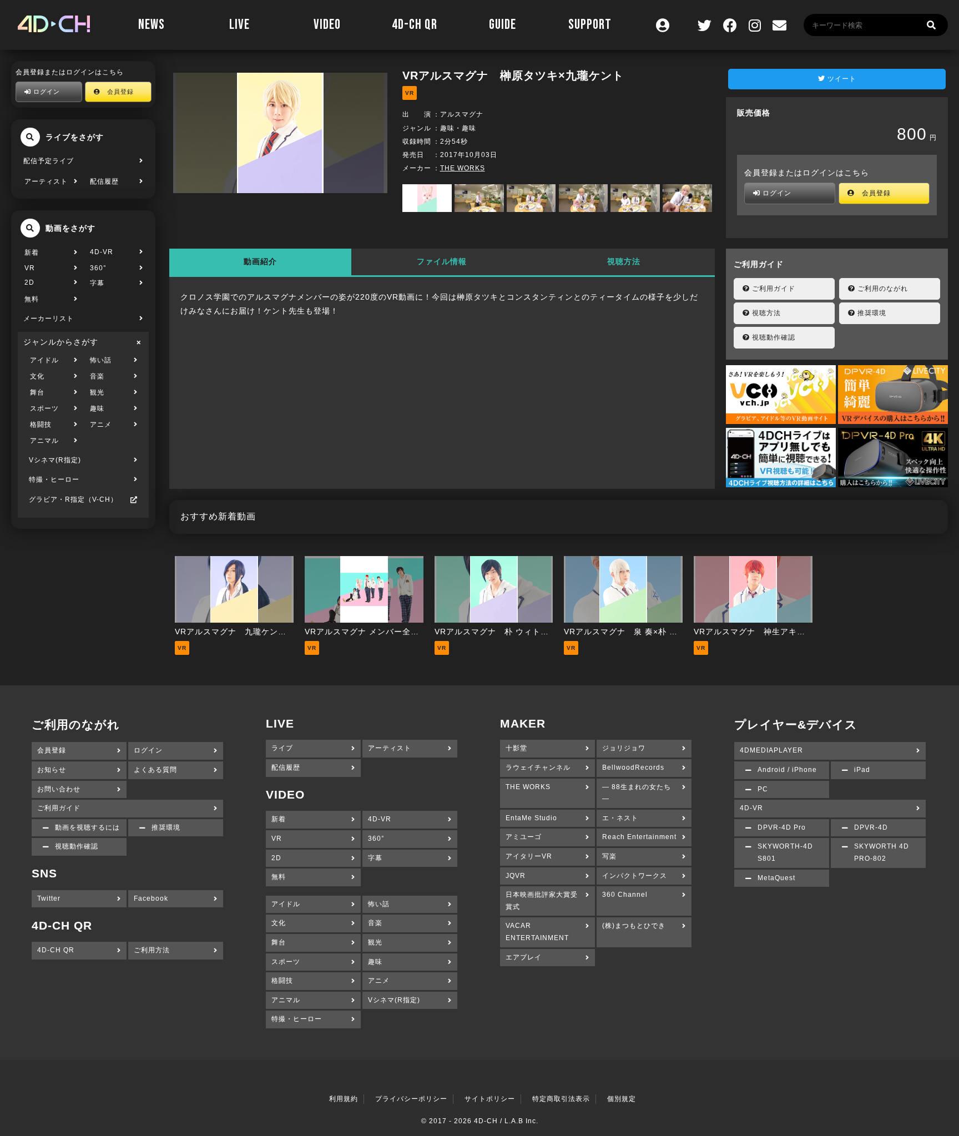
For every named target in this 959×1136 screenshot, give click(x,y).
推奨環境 (870, 313)
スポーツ (44, 408)
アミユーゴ (524, 837)
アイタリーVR (529, 856)
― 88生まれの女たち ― (636, 793)
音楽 (97, 376)
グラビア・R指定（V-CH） (73, 499)
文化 (37, 376)
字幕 (97, 283)
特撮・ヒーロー (54, 479)
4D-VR (101, 252)
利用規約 (343, 1099)
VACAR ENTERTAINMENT (537, 932)
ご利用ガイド (772, 288)
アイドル (44, 360)
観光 (97, 392)
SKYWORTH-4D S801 (785, 852)
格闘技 (41, 424)
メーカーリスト (48, 318)
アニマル (44, 441)
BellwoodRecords (633, 767)
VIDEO (327, 24)
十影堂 (516, 748)
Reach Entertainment (639, 837)
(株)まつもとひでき (633, 926)
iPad (862, 770)
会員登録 (117, 91)
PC (763, 789)
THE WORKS (462, 168)
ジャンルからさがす (60, 341)
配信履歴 (104, 181)
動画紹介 (260, 261)
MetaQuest (776, 878)
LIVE (239, 24)
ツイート (840, 79)
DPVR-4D (871, 827)
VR (29, 268)
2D (29, 282)
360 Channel (625, 894)
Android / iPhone (787, 770)
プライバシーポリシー (411, 1099)
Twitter (48, 898)
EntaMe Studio (531, 818)
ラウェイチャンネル (538, 767)
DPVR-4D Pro (782, 827)
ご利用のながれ (881, 288)
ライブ (282, 748)
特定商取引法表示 (561, 1099)
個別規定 (621, 1099)
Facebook (151, 898)
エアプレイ (524, 957)
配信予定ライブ (48, 161)
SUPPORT (590, 24)
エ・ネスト (620, 818)
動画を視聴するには (87, 827)
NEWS (151, 24)
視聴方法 (623, 261)
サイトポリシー (490, 1099)
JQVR (516, 876)
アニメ (101, 424)
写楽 (609, 856)
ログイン (45, 91)
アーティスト (46, 181)
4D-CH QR (414, 24)
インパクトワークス (634, 876)
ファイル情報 (442, 261)
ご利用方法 (152, 950)
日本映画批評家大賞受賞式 (542, 901)
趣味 (97, 408)
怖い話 (101, 360)
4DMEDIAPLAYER (771, 750)
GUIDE (502, 24)
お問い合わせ (58, 789)
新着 (31, 252)
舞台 (37, 392)
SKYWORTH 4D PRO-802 (881, 852)
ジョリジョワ (623, 748)
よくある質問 (155, 770)
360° (98, 268)
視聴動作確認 (772, 337)
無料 (31, 299)
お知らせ (51, 770)
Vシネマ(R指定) (55, 460)
